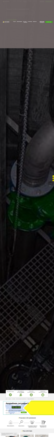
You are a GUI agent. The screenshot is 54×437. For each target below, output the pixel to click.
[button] (49, 22)
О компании (30, 21)
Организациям (19, 21)
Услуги (14, 21)
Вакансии (35, 21)
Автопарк (25, 21)
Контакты (25, 22)
